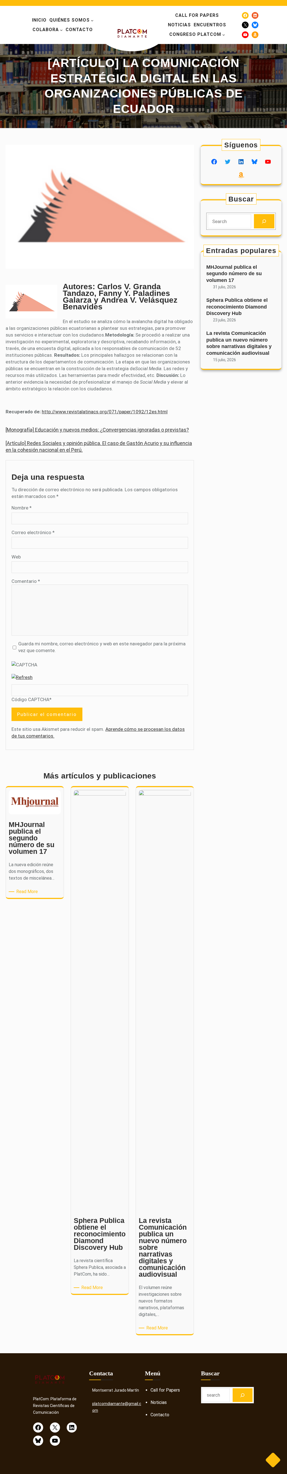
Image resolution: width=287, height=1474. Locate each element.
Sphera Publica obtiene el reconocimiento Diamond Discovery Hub (237, 306)
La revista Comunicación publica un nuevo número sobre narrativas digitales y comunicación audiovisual (239, 343)
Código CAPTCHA (30, 699)
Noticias (159, 1402)
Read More (28, 892)
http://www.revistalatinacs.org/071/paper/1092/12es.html (105, 411)
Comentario (25, 581)
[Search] (264, 221)
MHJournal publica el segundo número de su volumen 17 (234, 273)
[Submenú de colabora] (61, 30)
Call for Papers (165, 1390)
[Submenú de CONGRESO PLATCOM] (223, 34)
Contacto (160, 1414)
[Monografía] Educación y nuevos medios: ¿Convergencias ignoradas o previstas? (97, 430)
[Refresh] (22, 677)
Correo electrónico (33, 532)
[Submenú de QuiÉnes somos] (92, 20)
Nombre (21, 508)
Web (16, 557)
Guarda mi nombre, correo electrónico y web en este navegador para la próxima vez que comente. (102, 647)
